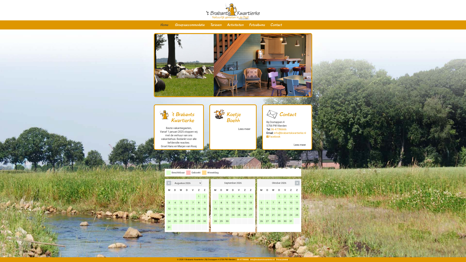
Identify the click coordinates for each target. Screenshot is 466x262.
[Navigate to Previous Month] (168, 183)
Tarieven (216, 25)
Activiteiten (235, 25)
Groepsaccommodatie (190, 25)
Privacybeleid (282, 259)
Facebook (274, 136)
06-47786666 (279, 129)
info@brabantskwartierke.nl (290, 133)
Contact (276, 25)
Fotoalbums (257, 25)
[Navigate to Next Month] (297, 183)
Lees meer (191, 152)
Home (164, 25)
